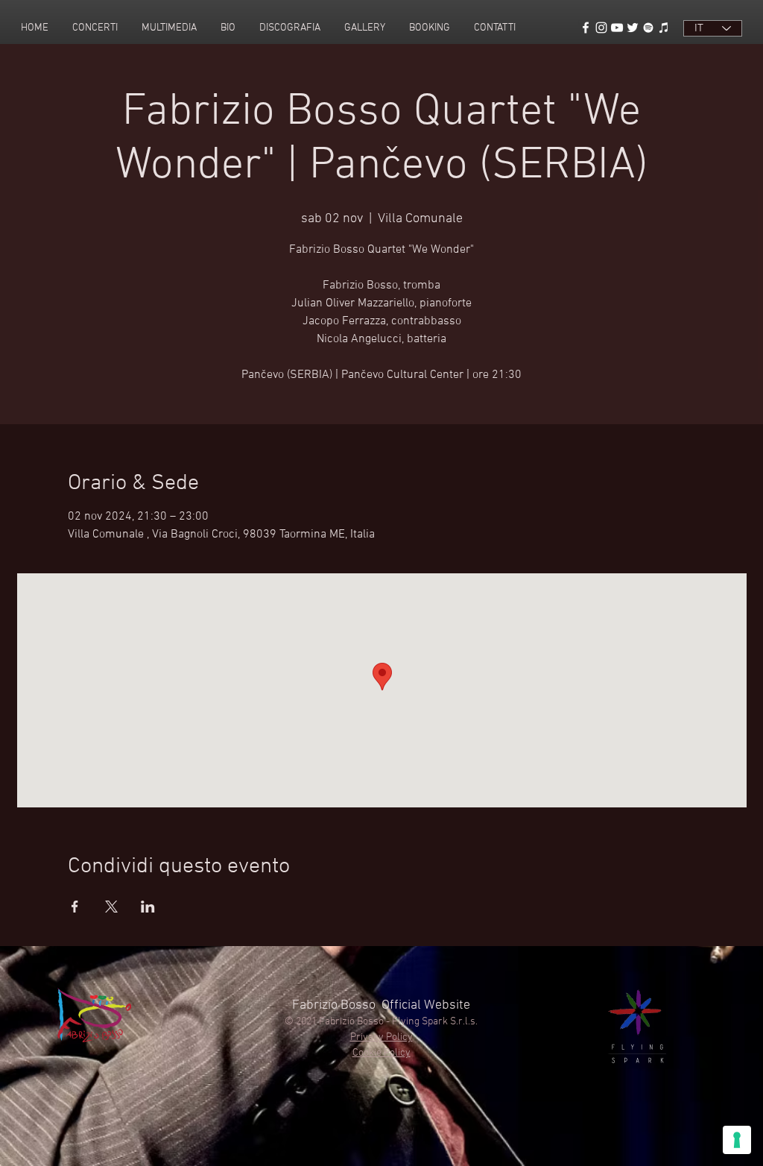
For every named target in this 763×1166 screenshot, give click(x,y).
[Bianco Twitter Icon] (632, 27)
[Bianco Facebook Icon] (585, 27)
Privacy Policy (381, 1037)
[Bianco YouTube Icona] (617, 27)
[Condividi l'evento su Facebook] (75, 907)
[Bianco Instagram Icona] (601, 27)
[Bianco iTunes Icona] (663, 27)
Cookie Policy (381, 1053)
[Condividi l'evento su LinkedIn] (148, 907)
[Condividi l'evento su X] (111, 907)
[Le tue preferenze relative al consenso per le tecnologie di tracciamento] (737, 1140)
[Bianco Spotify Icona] (648, 27)
